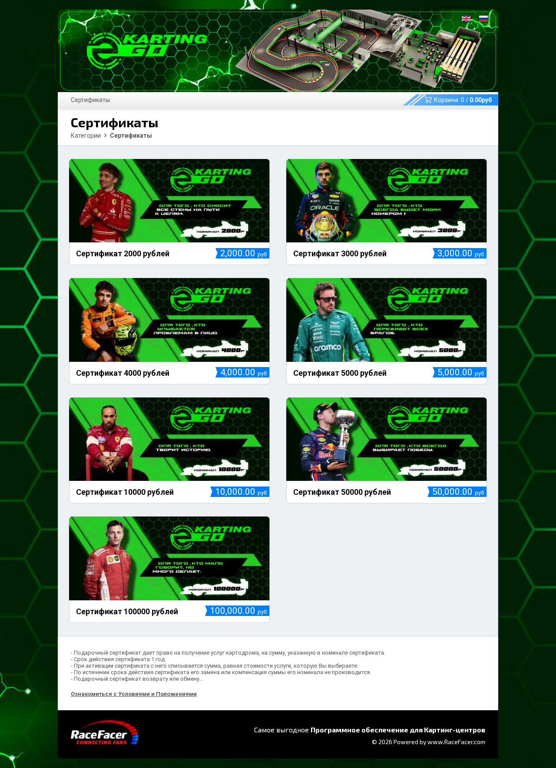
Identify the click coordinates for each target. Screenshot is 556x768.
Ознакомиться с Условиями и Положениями (134, 694)
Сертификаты (90, 99)
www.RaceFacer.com (456, 741)
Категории (86, 135)
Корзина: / (463, 99)
